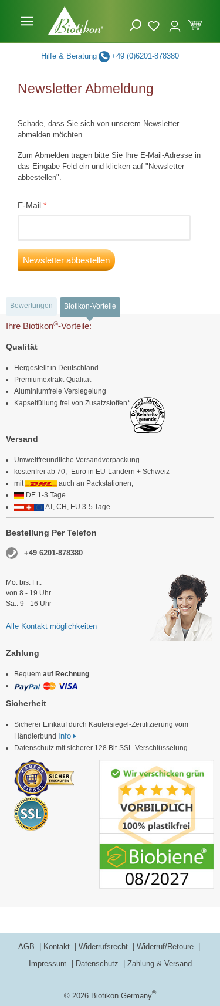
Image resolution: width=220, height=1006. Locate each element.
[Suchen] (135, 25)
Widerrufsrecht (104, 946)
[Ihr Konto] (174, 21)
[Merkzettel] (155, 24)
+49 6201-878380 (53, 552)
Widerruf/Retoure (166, 946)
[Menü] (27, 21)
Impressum (49, 963)
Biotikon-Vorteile (90, 306)
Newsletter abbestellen (66, 260)
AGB (27, 946)
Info (64, 735)
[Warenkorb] (195, 23)
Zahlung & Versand (159, 963)
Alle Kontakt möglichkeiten (51, 626)
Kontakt (57, 946)
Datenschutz (98, 963)
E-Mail (29, 205)
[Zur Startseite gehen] (75, 20)
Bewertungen (31, 306)
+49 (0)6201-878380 (145, 56)
